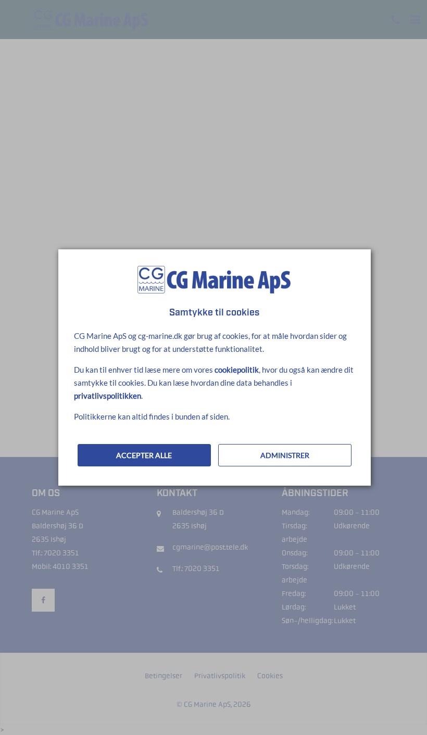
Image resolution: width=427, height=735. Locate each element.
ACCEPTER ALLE (144, 455)
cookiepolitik (237, 369)
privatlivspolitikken (107, 395)
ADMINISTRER (284, 455)
